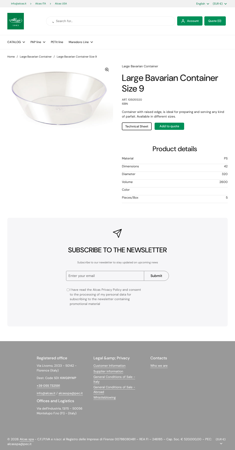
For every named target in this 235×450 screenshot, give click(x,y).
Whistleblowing (104, 397)
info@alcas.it (18, 3)
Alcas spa (27, 439)
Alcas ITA (40, 3)
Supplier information (108, 371)
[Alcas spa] (15, 21)
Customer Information (109, 366)
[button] (215, 21)
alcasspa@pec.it (71, 393)
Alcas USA (61, 3)
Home (11, 56)
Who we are (159, 366)
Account (193, 21)
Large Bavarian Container (36, 56)
